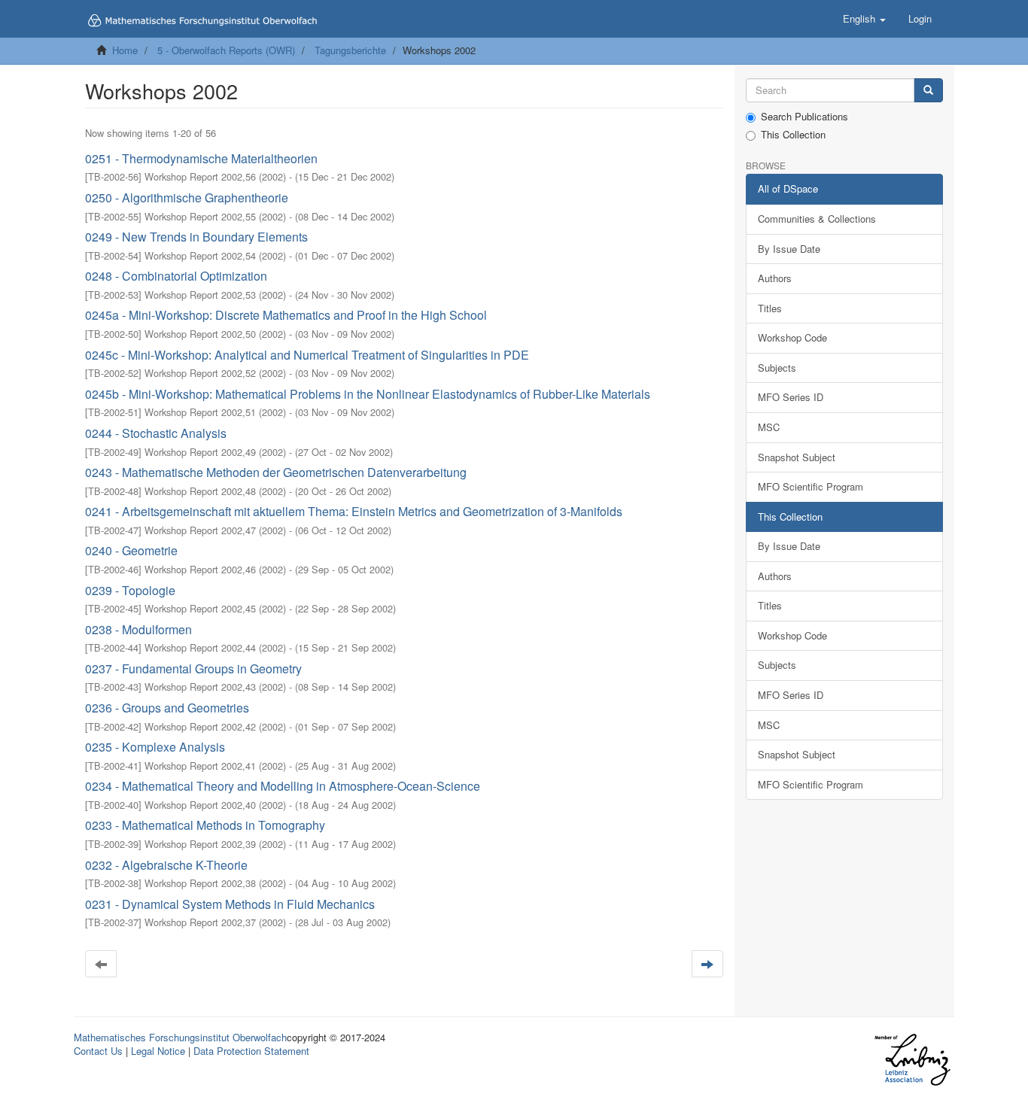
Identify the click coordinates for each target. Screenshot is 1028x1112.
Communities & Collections (817, 218)
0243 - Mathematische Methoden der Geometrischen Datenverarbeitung (276, 472)
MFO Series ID (790, 397)
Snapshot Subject (796, 457)
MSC (769, 427)
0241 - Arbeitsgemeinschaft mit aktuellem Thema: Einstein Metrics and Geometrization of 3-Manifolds (353, 511)
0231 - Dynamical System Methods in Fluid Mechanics (230, 904)
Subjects (777, 367)
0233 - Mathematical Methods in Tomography (205, 825)
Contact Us (98, 1051)
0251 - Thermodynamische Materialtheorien (201, 158)
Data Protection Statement (251, 1051)
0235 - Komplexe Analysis (155, 746)
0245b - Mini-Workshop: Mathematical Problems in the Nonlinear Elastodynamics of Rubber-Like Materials (367, 394)
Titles (770, 308)
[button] (864, 19)
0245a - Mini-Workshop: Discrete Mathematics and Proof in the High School (286, 315)
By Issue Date (789, 249)
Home (125, 50)
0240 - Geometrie (131, 550)
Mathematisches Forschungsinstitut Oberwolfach (180, 1037)
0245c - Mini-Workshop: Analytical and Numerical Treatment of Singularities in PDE (307, 354)
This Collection (793, 134)
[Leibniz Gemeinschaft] (911, 1060)
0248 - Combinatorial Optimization (176, 275)
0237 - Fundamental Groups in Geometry (193, 668)
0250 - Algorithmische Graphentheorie (186, 197)
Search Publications (804, 116)
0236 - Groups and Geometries (167, 707)
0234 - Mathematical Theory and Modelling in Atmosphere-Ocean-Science (282, 786)
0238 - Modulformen (138, 629)
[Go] (928, 90)
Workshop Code (792, 337)
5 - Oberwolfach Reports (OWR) (226, 50)
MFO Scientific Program (810, 486)
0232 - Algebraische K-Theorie (166, 864)
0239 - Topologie (130, 590)
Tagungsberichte (350, 50)
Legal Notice (158, 1051)
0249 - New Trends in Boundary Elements (196, 236)
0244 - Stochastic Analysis (156, 433)
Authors (775, 278)
